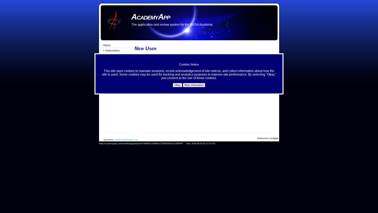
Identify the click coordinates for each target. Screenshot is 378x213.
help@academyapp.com (126, 139)
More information (194, 85)
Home (106, 45)
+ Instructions (111, 50)
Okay (177, 85)
